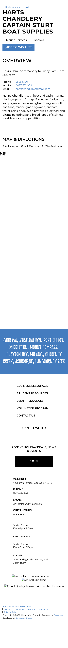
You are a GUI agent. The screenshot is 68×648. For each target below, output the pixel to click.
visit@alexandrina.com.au (27, 503)
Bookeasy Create (24, 618)
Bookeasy (58, 615)
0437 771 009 (24, 85)
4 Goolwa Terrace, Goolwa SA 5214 (32, 482)
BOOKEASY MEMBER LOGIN (16, 606)
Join (34, 461)
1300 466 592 (20, 493)
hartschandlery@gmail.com (33, 88)
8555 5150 (22, 81)
